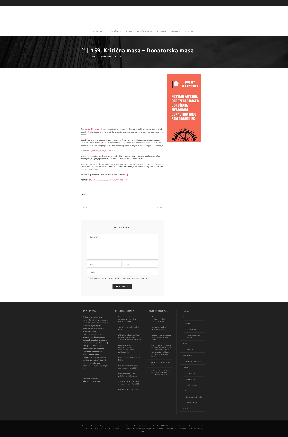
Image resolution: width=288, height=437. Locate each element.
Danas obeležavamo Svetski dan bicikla (129, 359)
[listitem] (95, 343)
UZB (93, 56)
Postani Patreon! (191, 403)
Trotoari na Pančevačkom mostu (158, 328)
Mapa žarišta (191, 329)
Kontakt (190, 31)
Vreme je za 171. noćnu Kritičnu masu (128, 328)
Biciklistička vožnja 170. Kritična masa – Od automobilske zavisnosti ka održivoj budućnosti (129, 337)
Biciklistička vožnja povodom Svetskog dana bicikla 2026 (128, 367)
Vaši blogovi (190, 379)
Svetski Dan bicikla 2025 (160, 363)
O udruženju (114, 31)
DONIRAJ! (175, 31)
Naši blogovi (190, 373)
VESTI (129, 31)
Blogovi (161, 31)
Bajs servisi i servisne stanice (193, 336)
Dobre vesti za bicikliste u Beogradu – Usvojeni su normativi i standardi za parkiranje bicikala (127, 348)
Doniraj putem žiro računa (194, 397)
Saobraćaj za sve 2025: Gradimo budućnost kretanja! (160, 354)
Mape (188, 323)
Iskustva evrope (191, 385)
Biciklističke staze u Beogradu (128, 390)
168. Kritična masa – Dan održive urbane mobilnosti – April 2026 (129, 383)
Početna (98, 31)
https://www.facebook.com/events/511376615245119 (108, 180)
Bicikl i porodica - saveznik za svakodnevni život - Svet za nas (161, 371)
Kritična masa (144, 31)
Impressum (189, 349)
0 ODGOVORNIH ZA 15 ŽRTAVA (161, 338)
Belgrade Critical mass (193, 361)
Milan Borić (154, 317)
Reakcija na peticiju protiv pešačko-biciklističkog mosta (128, 375)
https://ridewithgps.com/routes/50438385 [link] (102, 151)
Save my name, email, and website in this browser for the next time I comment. (119, 278)
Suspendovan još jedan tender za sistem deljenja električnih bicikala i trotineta (129, 319)
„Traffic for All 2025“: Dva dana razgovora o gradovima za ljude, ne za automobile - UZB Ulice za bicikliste (161, 348)
